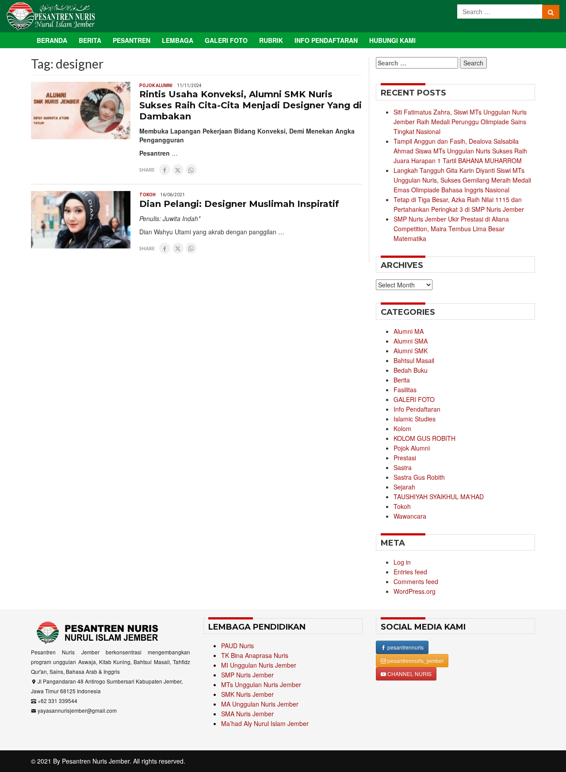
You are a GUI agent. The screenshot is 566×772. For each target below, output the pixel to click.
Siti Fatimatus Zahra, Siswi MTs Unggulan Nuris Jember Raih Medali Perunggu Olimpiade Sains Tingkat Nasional (460, 121)
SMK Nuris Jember (247, 694)
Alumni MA (409, 331)
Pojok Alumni (155, 85)
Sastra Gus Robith (419, 477)
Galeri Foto (226, 40)
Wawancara (410, 516)
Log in (402, 562)
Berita (90, 40)
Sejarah (404, 486)
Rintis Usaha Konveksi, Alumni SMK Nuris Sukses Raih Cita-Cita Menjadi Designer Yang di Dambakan (250, 105)
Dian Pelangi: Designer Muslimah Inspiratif (239, 204)
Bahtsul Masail (414, 360)
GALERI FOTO (414, 399)
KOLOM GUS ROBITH (424, 438)
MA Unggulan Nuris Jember (259, 703)
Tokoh (147, 194)
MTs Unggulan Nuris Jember (261, 684)
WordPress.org (415, 591)
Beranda (52, 40)
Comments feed (416, 581)
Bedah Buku (411, 370)
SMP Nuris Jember (247, 674)
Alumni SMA (411, 340)
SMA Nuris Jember (247, 713)
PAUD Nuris (237, 645)
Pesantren (131, 40)
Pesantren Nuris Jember (96, 761)
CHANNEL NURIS (409, 673)
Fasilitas (405, 389)
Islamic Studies (415, 418)
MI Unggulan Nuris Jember (258, 665)
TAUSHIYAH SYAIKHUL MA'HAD (439, 496)
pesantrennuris (405, 647)
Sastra (403, 467)
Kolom (402, 428)
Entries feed (410, 571)
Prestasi (405, 457)
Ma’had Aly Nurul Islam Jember (265, 723)
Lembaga (177, 40)
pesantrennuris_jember (415, 660)
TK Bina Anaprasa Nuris (254, 655)
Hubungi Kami (392, 40)
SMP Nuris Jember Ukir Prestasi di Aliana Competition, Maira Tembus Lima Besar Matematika (451, 228)
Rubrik (271, 40)
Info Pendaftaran (326, 40)
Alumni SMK (411, 350)
